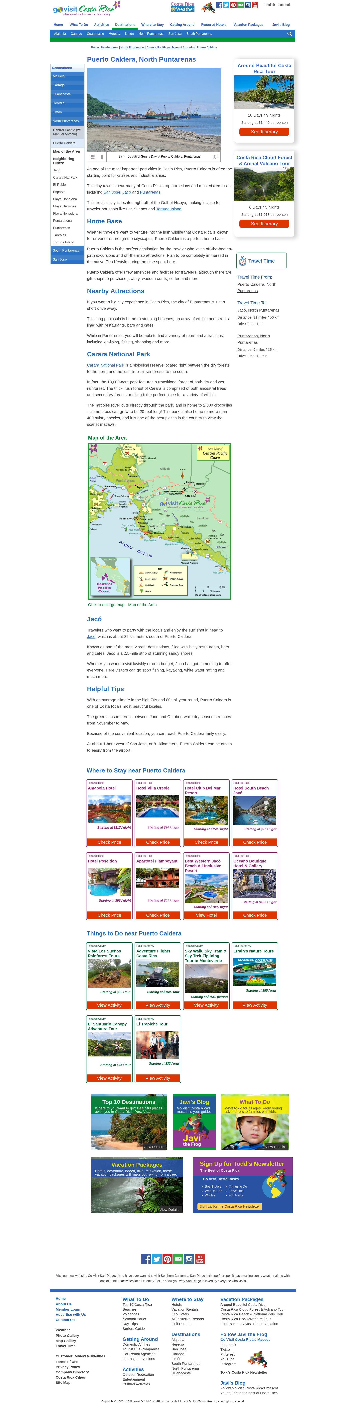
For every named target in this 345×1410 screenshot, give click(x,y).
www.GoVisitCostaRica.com (151, 1401)
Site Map (63, 1383)
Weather (63, 1330)
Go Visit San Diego (101, 1275)
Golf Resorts (181, 1324)
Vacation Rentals (185, 1309)
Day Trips (130, 1324)
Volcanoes (131, 1314)
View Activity (109, 1005)
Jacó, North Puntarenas (258, 310)
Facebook (228, 1345)
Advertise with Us (71, 1315)
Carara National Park (105, 365)
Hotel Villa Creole (153, 788)
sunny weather (264, 1275)
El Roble (59, 185)
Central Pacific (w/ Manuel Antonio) (67, 132)
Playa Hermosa (64, 206)
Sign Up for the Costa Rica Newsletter (229, 1206)
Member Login (68, 1309)
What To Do (79, 25)
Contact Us (65, 1320)
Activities (101, 25)
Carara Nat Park (65, 177)
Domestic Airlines (136, 1344)
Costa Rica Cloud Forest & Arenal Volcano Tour (264, 160)
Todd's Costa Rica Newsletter (243, 1372)
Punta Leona (62, 221)
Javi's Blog (281, 25)
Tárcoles (59, 235)
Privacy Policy (68, 1367)
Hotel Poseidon (102, 861)
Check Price (109, 842)
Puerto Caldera (64, 143)
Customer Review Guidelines (80, 1356)
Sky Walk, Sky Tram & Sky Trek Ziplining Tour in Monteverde (205, 956)
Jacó (56, 170)
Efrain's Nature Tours (253, 951)
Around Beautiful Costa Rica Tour (264, 68)
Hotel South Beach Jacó (251, 790)
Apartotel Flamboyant (156, 861)
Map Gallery (66, 1341)
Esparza (59, 192)
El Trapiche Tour (152, 1024)
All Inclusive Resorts (188, 1319)
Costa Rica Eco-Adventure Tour (245, 1319)
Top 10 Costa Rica (137, 1305)
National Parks (134, 1319)
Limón (129, 33)
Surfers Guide (134, 1329)
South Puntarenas (199, 33)
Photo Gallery (67, 1336)
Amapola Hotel (102, 788)
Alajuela (60, 33)
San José (175, 33)
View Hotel (206, 915)
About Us (64, 1304)
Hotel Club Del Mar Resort (203, 790)
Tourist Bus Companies (141, 1349)
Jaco (127, 192)
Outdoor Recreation (138, 1375)
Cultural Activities (136, 1384)
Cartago (76, 33)
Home (58, 25)
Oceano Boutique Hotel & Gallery (249, 863)
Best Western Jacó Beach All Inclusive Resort (203, 866)
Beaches (130, 1309)
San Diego (197, 1275)
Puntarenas (61, 228)
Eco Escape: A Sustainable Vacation (249, 1324)
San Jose (112, 192)
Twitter (225, 1350)
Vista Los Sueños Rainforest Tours (104, 953)
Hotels (177, 1305)
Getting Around (182, 25)
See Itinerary (264, 131)
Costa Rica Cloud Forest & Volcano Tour (252, 1309)
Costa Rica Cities (70, 1377)
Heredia (114, 33)
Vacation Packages (248, 25)
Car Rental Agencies (139, 1354)
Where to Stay (152, 25)
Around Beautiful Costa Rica (243, 1305)
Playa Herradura (65, 213)
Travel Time (65, 1346)
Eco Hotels (180, 1314)
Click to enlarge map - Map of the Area (122, 605)
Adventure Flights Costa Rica (153, 953)
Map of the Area (66, 151)
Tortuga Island (63, 242)
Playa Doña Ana (65, 199)
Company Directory (72, 1372)
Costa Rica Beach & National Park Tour (251, 1314)
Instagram (228, 1364)
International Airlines (139, 1359)
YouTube (227, 1359)
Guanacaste (95, 33)
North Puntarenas (151, 33)
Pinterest (227, 1354)
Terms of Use (67, 1362)
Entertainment (134, 1379)
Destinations (125, 25)
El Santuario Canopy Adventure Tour (107, 1026)
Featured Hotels (213, 25)
